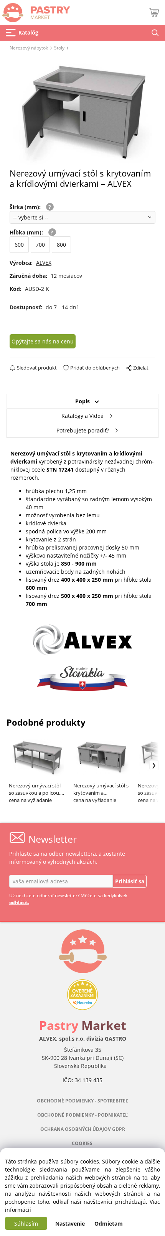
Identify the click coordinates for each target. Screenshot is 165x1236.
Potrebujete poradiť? (82, 430)
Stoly (59, 48)
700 (40, 244)
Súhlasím (26, 1223)
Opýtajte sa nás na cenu (43, 341)
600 (19, 244)
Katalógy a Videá (82, 415)
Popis (82, 401)
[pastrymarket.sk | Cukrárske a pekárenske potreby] (35, 10)
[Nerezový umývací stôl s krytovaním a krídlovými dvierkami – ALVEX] (82, 111)
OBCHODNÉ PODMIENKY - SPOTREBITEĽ (82, 1100)
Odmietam (108, 1223)
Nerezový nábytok (29, 48)
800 (61, 244)
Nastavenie (70, 1223)
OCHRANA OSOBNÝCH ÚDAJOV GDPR (82, 1129)
